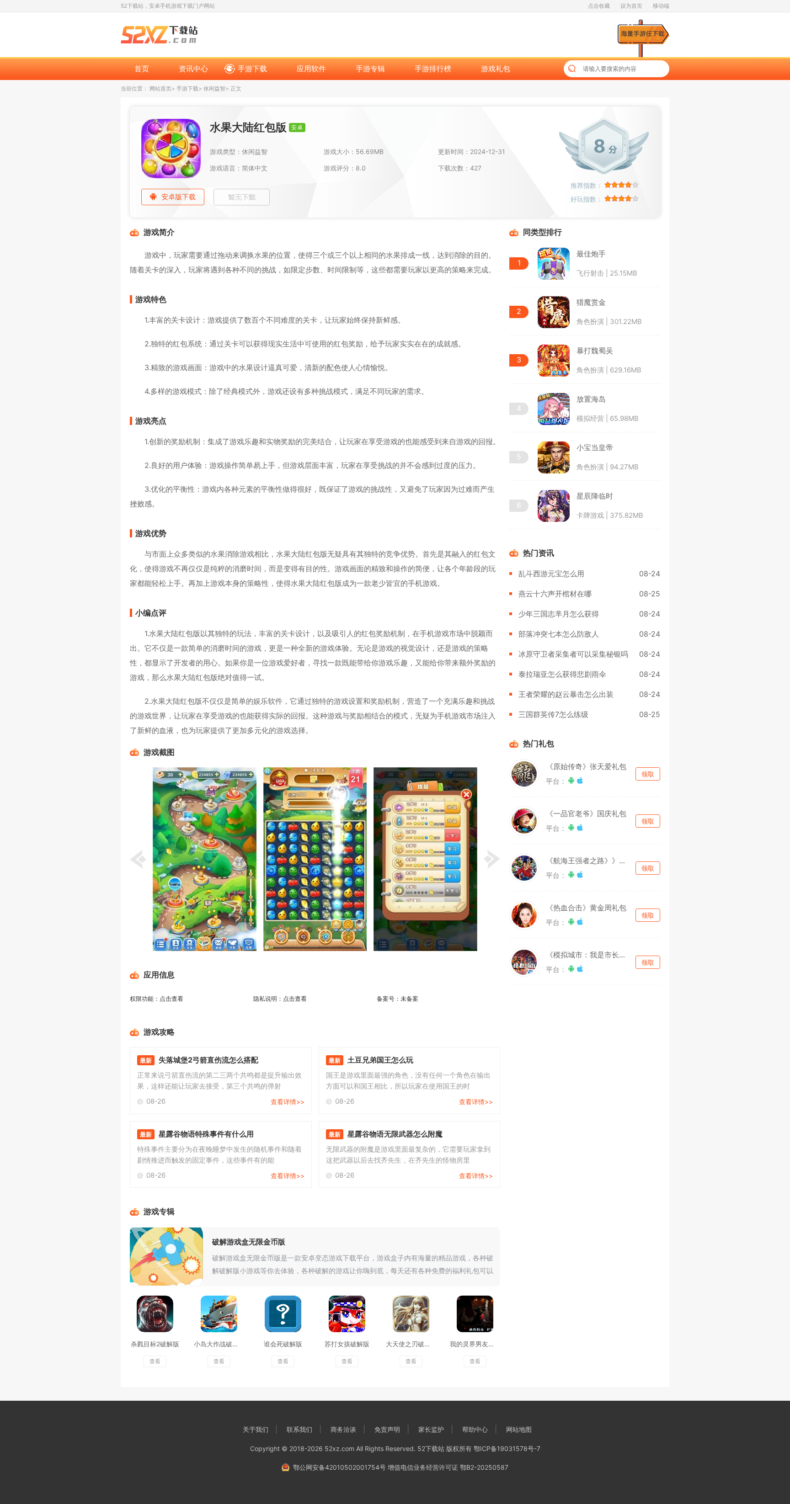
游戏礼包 (495, 68)
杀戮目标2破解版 (155, 1344)
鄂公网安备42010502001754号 (339, 1467)
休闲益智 (214, 88)
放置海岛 (591, 399)
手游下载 (252, 68)
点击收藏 (599, 5)
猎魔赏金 (591, 302)
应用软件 (311, 68)
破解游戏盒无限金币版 (248, 1241)
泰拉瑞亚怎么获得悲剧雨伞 (562, 674)
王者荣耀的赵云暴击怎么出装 (566, 694)
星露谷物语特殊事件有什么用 (206, 1133)
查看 (154, 1361)
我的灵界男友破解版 (478, 1344)
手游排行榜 (433, 68)
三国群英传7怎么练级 (553, 714)
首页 (141, 68)
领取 (647, 774)
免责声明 (387, 1429)
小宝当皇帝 (594, 447)
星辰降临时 (594, 495)
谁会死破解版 (283, 1344)
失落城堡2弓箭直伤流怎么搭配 (208, 1059)
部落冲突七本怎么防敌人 (558, 633)
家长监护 (431, 1429)
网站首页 (160, 88)
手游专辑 (370, 68)
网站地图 (519, 1429)
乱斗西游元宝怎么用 (551, 573)
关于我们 (255, 1429)
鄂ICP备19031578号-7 (507, 1448)
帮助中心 (475, 1429)
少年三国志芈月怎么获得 (558, 613)
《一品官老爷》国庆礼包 (586, 813)
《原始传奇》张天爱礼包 (586, 766)
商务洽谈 (343, 1429)
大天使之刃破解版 (411, 1344)
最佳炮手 (591, 253)
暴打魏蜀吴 (594, 350)
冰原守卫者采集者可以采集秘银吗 (573, 654)
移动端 (661, 5)
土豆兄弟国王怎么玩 (380, 1059)
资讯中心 (193, 68)
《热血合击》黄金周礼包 (586, 907)
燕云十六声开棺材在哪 (555, 593)
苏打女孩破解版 (347, 1344)
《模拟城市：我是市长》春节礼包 (601, 954)
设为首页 (631, 5)
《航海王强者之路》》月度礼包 (597, 860)
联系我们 (299, 1429)
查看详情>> (287, 1101)
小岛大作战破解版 (219, 1344)
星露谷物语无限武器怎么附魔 (395, 1133)
